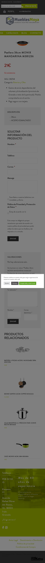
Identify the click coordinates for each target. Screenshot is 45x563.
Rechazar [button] (14, 283)
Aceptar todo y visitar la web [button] (27, 283)
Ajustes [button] (7, 283)
